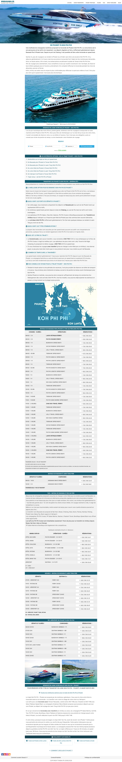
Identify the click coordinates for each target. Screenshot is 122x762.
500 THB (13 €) (87, 403)
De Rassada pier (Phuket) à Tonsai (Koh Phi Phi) (43, 162)
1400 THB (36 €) (85, 605)
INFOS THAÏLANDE (111, 2)
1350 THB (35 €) (86, 641)
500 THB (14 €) (87, 339)
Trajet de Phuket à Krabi (86, 740)
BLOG (119, 2)
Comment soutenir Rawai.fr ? (19, 757)
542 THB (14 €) (87, 436)
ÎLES (104, 2)
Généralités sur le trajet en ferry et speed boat (42, 159)
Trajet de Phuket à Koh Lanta (37, 740)
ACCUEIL (69, 2)
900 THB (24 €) (87, 378)
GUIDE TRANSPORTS (79, 2)
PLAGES (99, 2)
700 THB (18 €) (87, 484)
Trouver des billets (87, 146)
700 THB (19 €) (87, 343)
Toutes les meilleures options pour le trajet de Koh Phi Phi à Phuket (62, 693)
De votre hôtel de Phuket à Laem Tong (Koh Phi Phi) (44, 171)
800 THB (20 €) (86, 544)
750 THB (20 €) (87, 368)
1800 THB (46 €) (86, 627)
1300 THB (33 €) (86, 630)
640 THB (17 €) (86, 558)
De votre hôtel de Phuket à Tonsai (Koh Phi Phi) (42, 168)
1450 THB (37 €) (85, 580)
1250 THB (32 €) (87, 480)
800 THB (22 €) (87, 360)
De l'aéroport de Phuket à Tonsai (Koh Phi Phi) (42, 174)
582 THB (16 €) (87, 335)
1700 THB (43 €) (85, 583)
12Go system (62, 150)
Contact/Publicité (56, 757)
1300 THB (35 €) (86, 562)
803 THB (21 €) (87, 371)
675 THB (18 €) (87, 353)
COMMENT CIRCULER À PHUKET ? (62, 750)
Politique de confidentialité (92, 757)
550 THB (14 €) (86, 537)
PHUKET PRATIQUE (90, 2)
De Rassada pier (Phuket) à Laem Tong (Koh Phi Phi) (44, 165)
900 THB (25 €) (87, 350)
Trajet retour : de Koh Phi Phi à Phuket (39, 177)
